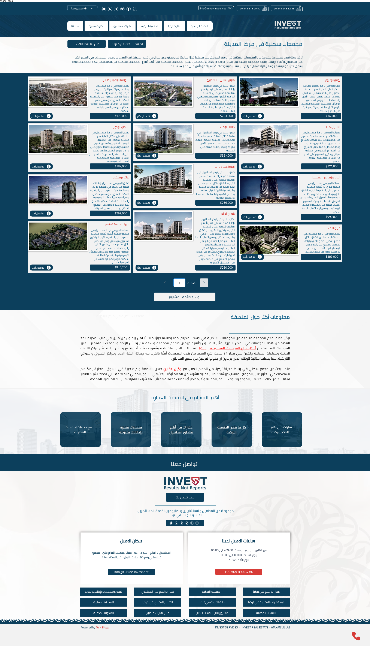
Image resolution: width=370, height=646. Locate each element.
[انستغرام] (135, 9)
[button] (174, 26)
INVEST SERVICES (226, 627)
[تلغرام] (116, 9)
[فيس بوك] (128, 9)
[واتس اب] (110, 9)
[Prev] (165, 282)
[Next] (204, 282)
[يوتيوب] (103, 9)
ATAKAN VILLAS (280, 627)
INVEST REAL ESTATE (255, 627)
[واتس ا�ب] (176, 523)
